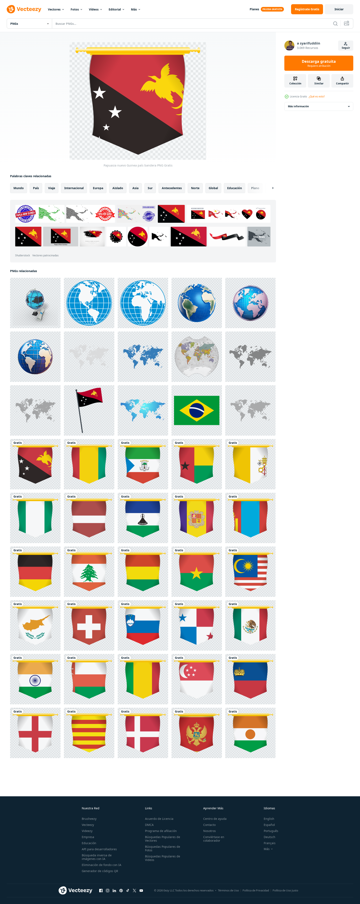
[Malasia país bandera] (250, 571)
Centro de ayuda (215, 819)
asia (135, 188)
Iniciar (339, 9)
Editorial (115, 9)
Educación (89, 843)
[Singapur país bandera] (196, 679)
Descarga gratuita (319, 63)
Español (269, 825)
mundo (18, 188)
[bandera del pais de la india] (35, 679)
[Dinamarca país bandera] (143, 733)
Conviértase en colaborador (213, 838)
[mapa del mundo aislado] (250, 410)
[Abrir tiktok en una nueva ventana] (127, 890)
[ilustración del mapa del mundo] (250, 356)
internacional (74, 188)
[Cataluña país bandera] (89, 733)
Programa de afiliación (161, 831)
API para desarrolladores (99, 849)
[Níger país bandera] (250, 733)
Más (134, 9)
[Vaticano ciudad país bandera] (250, 464)
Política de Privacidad (256, 890)
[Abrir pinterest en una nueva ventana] (121, 890)
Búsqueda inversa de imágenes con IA (97, 857)
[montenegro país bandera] (196, 733)
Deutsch (269, 837)
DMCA (149, 825)
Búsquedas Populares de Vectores (162, 838)
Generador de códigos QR (100, 871)
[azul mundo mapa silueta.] (143, 356)
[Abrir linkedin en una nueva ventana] (114, 890)
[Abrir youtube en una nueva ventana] (141, 890)
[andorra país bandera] (196, 518)
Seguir (346, 48)
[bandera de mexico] (250, 625)
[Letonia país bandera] (89, 518)
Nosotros (209, 831)
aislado (117, 188)
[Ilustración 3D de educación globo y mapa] (35, 303)
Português (271, 831)
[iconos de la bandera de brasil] (196, 410)
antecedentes (172, 188)
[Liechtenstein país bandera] (250, 679)
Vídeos (94, 9)
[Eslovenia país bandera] (143, 625)
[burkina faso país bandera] (196, 571)
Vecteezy (88, 825)
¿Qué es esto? (317, 96)
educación (234, 188)
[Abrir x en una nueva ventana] (134, 890)
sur (150, 188)
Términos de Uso (228, 890)
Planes (254, 9)
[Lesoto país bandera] (143, 518)
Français (270, 843)
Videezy (87, 831)
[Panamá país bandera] (196, 625)
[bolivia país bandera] (143, 571)
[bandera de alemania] (35, 571)
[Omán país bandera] (89, 679)
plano (255, 188)
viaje (51, 188)
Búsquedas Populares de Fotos (162, 848)
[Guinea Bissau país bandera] (196, 464)
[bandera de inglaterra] (35, 733)
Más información (298, 106)
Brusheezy (89, 819)
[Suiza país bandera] (89, 625)
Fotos (75, 9)
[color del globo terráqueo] (89, 303)
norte (195, 188)
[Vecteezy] (24, 9)
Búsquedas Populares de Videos (162, 858)
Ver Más (259, 237)
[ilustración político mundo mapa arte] (196, 356)
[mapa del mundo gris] (89, 356)
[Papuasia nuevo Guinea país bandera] (35, 464)
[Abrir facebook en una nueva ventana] (101, 890)
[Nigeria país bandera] (35, 518)
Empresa (88, 837)
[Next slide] (269, 188)
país (36, 188)
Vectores (54, 9)
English (269, 819)
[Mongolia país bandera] (250, 518)
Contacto (209, 825)
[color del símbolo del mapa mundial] (143, 410)
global (213, 188)
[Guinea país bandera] (89, 464)
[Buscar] (335, 23)
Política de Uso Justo (285, 890)
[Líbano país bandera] (89, 571)
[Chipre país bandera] (35, 625)
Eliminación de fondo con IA (101, 865)
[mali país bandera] (143, 679)
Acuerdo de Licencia (159, 819)
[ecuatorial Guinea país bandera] (143, 464)
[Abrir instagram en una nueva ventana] (107, 890)
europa (98, 188)
